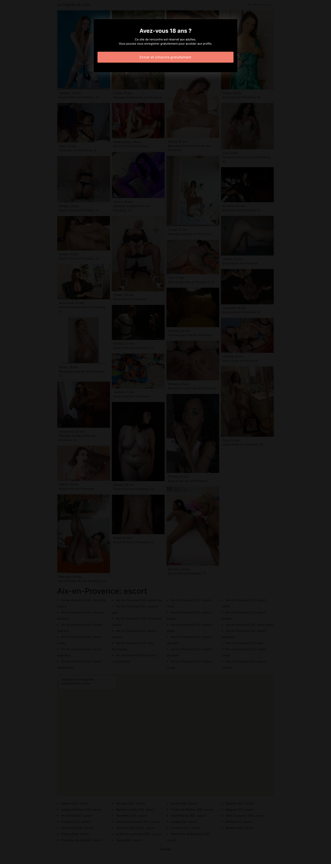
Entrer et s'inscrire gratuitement (165, 57)
